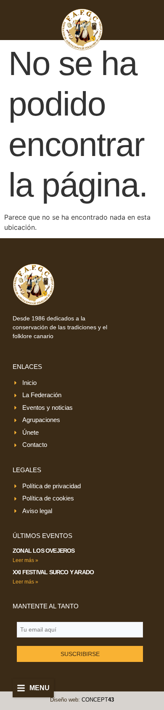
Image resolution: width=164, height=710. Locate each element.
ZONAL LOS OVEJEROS (44, 550)
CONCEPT (98, 700)
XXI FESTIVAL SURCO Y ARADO (53, 572)
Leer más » (25, 560)
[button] (33, 688)
